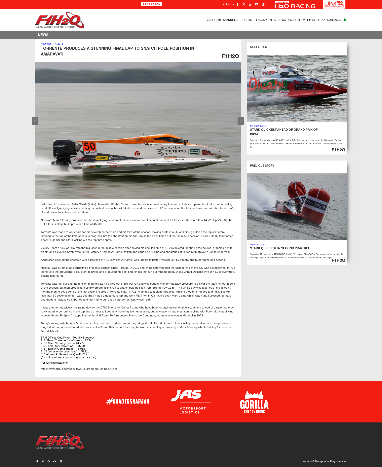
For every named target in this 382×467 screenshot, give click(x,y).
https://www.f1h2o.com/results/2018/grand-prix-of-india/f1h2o (79, 368)
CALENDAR (214, 20)
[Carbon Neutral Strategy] (344, 20)
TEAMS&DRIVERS (265, 20)
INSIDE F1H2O (316, 20)
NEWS (282, 20)
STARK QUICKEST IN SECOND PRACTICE (280, 248)
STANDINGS (230, 20)
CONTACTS (334, 20)
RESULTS (246, 20)
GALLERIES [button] (295, 20)
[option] (138, 130)
